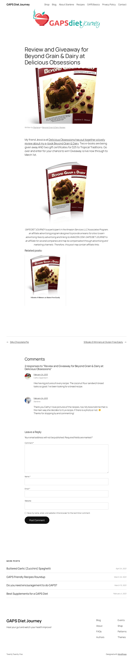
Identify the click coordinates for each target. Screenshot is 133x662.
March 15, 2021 (121, 585)
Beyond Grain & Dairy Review (53, 127)
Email (27, 488)
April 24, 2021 (121, 568)
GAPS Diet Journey (18, 4)
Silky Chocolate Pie (19, 342)
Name (28, 476)
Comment (29, 443)
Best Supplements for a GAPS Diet (27, 593)
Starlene (36, 127)
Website (28, 501)
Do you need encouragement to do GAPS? (31, 585)
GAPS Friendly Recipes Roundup (25, 576)
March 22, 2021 (120, 577)
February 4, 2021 (120, 593)
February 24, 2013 (41, 374)
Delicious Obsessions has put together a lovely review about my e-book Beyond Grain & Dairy (65, 141)
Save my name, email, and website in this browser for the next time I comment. (58, 513)
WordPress (122, 654)
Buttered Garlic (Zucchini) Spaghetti (28, 568)
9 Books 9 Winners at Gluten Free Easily (103, 342)
